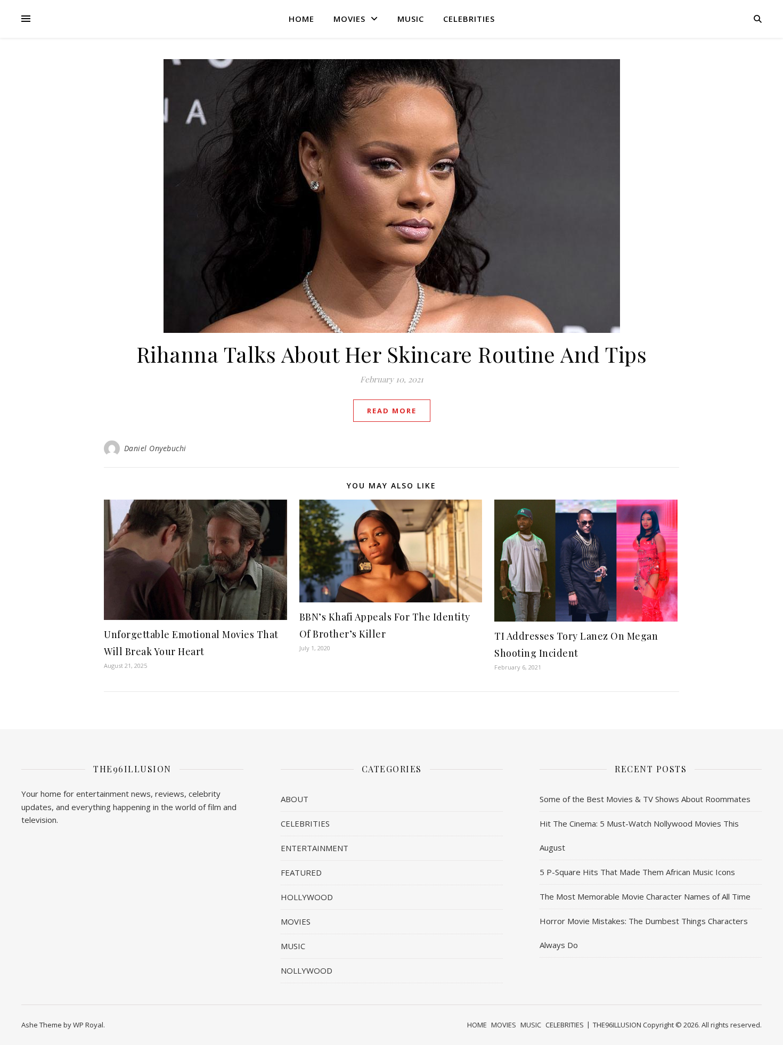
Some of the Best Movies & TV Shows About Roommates (645, 799)
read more (392, 410)
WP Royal (88, 1025)
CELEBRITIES (469, 18)
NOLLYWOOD (306, 970)
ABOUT (294, 799)
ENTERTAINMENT (314, 848)
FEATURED (301, 872)
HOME (301, 18)
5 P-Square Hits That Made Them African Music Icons (637, 872)
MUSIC (410, 18)
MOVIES (349, 18)
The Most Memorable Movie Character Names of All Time (645, 896)
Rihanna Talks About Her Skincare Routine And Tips (391, 354)
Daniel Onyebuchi (155, 448)
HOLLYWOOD (307, 897)
